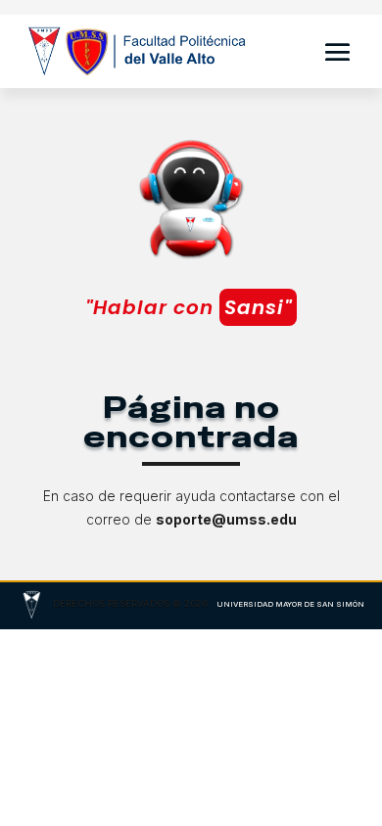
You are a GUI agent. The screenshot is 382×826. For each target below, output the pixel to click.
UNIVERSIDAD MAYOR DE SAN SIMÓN (290, 604)
